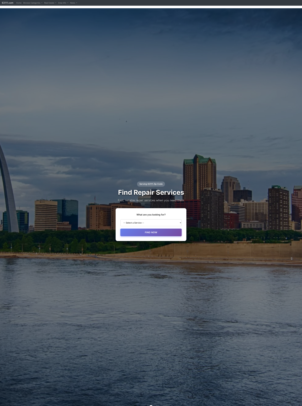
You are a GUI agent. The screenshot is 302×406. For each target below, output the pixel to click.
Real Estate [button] (49, 3)
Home (18, 3)
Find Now (151, 232)
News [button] (73, 3)
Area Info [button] (62, 3)
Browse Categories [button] (32, 3)
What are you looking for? (151, 214)
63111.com (7, 2)
